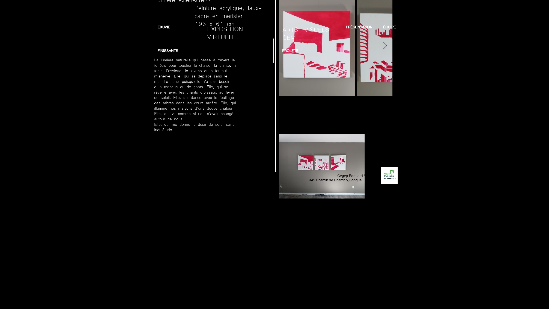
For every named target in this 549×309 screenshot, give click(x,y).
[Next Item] (385, 46)
